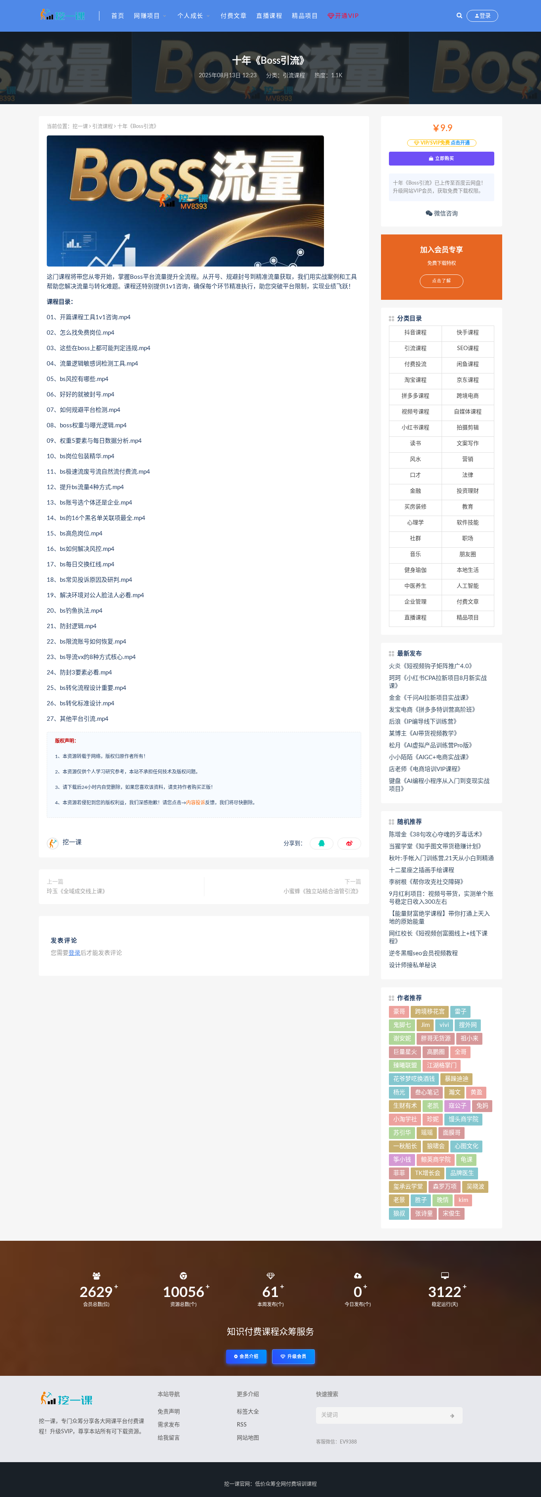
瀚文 (455, 1092)
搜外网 (468, 1025)
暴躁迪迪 (457, 1079)
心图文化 (466, 1146)
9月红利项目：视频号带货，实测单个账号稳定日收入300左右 (441, 898)
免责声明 (169, 1412)
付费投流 (415, 364)
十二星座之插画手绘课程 (421, 870)
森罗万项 (445, 1187)
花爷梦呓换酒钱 (414, 1079)
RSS (242, 1425)
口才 (415, 475)
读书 (415, 443)
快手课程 (468, 332)
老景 (399, 1200)
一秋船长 (405, 1146)
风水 (415, 459)
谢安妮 (402, 1039)
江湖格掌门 (442, 1065)
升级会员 (296, 1356)
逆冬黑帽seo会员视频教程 (423, 953)
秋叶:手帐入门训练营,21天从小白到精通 (441, 858)
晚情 (443, 1200)
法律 (467, 475)
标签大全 (248, 1412)
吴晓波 (475, 1187)
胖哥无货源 (436, 1039)
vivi (444, 1025)
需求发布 (169, 1425)
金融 (415, 491)
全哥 (461, 1052)
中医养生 (415, 586)
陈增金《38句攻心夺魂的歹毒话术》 (437, 835)
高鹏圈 (436, 1052)
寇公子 (458, 1106)
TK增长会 (427, 1173)
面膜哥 (452, 1133)
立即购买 (444, 158)
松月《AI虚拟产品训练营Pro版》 (432, 745)
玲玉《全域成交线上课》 (77, 891)
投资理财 (468, 491)
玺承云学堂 (408, 1187)
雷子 (461, 1012)
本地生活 (468, 570)
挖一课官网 (237, 1484)
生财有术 (405, 1106)
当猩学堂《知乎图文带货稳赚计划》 (436, 846)
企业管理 (415, 602)
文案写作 (468, 443)
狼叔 (399, 1214)
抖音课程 (415, 332)
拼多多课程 (415, 396)
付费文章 (234, 16)
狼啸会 (436, 1146)
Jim (425, 1025)
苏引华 (402, 1133)
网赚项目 (147, 16)
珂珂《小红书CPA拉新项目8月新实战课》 (438, 682)
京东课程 (468, 380)
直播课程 (269, 16)
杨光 (399, 1092)
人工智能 (468, 586)
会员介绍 (248, 1356)
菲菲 (399, 1173)
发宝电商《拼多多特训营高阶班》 (433, 710)
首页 (117, 16)
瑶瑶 (427, 1133)
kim (463, 1200)
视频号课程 (415, 412)
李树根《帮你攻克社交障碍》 (427, 882)
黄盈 (476, 1092)
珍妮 (433, 1119)
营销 (467, 459)
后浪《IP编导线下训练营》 (424, 722)
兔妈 (482, 1106)
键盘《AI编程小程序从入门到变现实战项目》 (439, 785)
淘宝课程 (415, 380)
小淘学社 (405, 1119)
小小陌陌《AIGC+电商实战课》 (430, 757)
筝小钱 (402, 1160)
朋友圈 (467, 554)
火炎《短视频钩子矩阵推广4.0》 (432, 666)
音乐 (415, 554)
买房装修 (415, 507)
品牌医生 (462, 1173)
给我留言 (169, 1438)
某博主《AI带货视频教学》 (424, 734)
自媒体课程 (468, 412)
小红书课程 (415, 427)
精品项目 (305, 16)
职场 (467, 538)
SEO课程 (468, 348)
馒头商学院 (463, 1119)
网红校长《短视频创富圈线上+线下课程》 (438, 938)
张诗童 (424, 1214)
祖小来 (469, 1039)
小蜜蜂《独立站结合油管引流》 (322, 891)
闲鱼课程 (468, 364)
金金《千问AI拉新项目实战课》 (430, 698)
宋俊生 (452, 1214)
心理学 (415, 523)
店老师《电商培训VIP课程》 (426, 769)
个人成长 (190, 16)
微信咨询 (445, 214)
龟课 (466, 1160)
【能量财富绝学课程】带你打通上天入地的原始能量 (439, 918)
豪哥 (399, 1012)
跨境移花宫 (430, 1012)
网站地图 (248, 1438)
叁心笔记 (427, 1092)
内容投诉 (195, 802)
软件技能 (468, 523)
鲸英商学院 (436, 1160)
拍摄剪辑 (468, 427)
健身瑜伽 (415, 570)
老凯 (433, 1106)
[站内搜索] (459, 16)
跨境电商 (468, 396)
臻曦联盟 (405, 1065)
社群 (415, 538)
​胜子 (421, 1200)
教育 (467, 507)
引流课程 (294, 75)
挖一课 (80, 126)
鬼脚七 (402, 1025)
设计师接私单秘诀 (412, 965)
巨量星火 (405, 1052)
